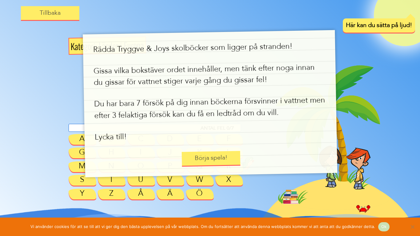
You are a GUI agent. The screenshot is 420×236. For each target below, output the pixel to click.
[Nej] (412, 227)
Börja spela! (211, 158)
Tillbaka (50, 13)
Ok (384, 226)
